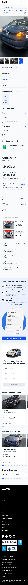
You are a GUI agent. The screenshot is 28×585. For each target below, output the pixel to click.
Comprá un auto (5, 495)
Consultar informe (12, 148)
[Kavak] (3, 2)
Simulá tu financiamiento (14, 338)
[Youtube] (10, 536)
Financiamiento (5, 498)
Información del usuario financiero (10, 567)
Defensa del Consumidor (7, 570)
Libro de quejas (5, 524)
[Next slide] (25, 99)
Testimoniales (5, 509)
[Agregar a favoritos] (25, 157)
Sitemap (4, 576)
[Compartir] (23, 157)
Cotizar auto (14, 384)
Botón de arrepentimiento (8, 573)
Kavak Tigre (5, 79)
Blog (3, 512)
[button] (22, 184)
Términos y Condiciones (7, 565)
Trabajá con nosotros (7, 518)
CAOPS (3, 527)
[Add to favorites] (23, 397)
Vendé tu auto (5, 501)
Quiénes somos (5, 515)
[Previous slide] (2, 99)
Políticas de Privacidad (7, 562)
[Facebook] (3, 536)
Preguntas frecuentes (7, 506)
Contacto (4, 521)
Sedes (3, 504)
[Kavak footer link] (6, 490)
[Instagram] (6, 536)
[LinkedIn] (14, 536)
